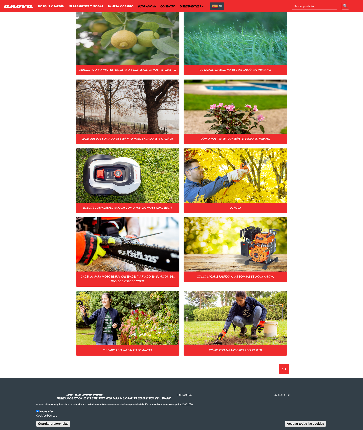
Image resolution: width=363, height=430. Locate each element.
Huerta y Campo (120, 6)
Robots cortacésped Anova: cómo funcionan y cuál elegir (127, 207)
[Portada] (20, 6)
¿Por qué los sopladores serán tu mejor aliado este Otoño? (127, 138)
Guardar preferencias (53, 423)
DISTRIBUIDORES (191, 6)
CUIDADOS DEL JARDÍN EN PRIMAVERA (127, 350)
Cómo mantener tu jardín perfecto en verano (235, 138)
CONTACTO (167, 6)
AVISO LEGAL (282, 394)
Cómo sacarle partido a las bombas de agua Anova (235, 276)
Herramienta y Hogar (86, 6)
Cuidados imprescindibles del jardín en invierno (235, 70)
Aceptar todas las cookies (305, 423)
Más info (187, 404)
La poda (235, 207)
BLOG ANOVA (147, 6)
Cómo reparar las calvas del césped (235, 350)
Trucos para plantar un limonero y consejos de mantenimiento (127, 70)
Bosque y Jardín (51, 6)
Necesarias (46, 411)
